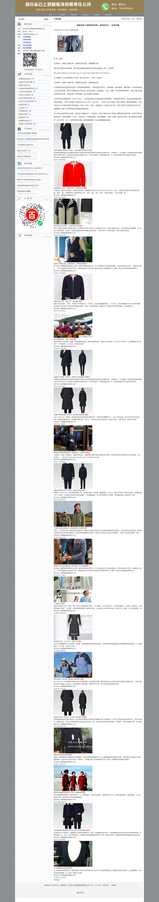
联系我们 (108, 15)
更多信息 (57, 880)
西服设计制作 (23, 114)
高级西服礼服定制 (25, 79)
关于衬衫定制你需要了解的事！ (27, 133)
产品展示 (62, 15)
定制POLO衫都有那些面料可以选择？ (29, 180)
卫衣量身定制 (23, 111)
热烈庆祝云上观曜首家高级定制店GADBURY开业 (33, 139)
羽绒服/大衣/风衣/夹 (25, 124)
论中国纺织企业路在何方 (25, 145)
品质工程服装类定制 (25, 98)
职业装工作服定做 (25, 95)
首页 (50, 15)
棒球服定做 (22, 117)
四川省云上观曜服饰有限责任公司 (65, 157)
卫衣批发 (22, 108)
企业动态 (85, 15)
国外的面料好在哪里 (24, 191)
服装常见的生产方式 (24, 151)
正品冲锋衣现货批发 (25, 92)
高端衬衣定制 (23, 85)
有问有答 (97, 15)
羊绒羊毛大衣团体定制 (26, 101)
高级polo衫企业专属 (25, 82)
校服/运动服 (23, 104)
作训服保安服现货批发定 (27, 88)
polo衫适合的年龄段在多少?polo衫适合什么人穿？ (33, 174)
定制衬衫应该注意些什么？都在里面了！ (30, 168)
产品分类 (74, 15)
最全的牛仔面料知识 (24, 156)
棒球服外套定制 (24, 121)
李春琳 (113, 885)
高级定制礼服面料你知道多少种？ (28, 185)
